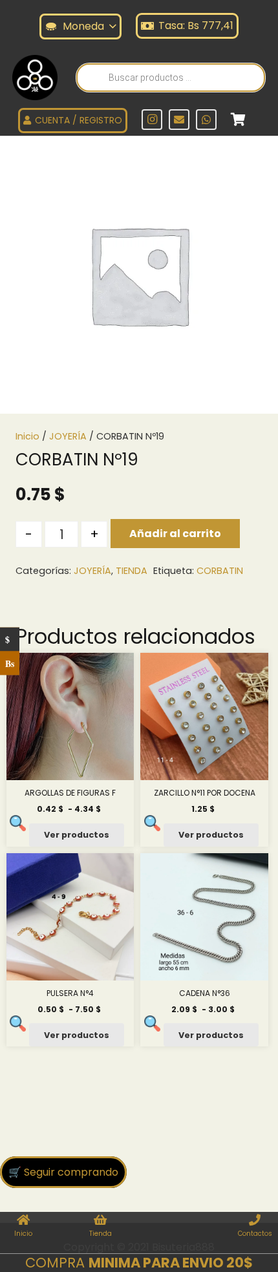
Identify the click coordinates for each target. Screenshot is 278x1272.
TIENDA (131, 570)
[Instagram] (152, 119)
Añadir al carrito (175, 533)
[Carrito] (238, 119)
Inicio (27, 436)
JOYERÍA (68, 436)
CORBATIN (220, 570)
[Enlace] (35, 77)
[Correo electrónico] (179, 119)
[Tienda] (101, 1221)
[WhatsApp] (206, 119)
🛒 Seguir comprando (63, 1172)
